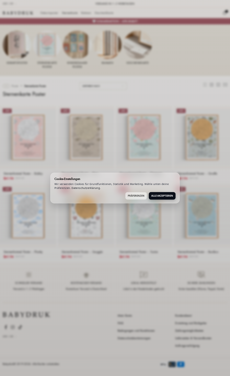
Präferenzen (136, 195)
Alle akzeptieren (162, 195)
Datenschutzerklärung (86, 188)
